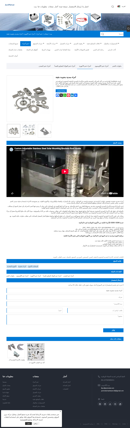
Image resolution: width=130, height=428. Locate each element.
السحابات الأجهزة (33, 266)
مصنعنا (5, 382)
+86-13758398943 (107, 380)
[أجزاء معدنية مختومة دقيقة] (13, 130)
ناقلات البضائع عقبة (38, 399)
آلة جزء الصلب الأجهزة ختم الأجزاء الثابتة (35, 362)
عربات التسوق (37, 385)
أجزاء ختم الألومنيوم (101, 66)
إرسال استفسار (61, 91)
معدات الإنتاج (6, 385)
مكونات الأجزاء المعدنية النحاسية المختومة (15, 360)
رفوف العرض (37, 396)
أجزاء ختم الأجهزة (29, 34)
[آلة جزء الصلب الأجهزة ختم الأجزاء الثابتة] (36, 351)
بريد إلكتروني (105, 385)
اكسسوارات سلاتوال (39, 403)
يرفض (35, 423)
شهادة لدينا (6, 392)
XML (98, 424)
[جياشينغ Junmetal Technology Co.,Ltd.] (10, 7)
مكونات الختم (116, 66)
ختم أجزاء (39, 34)
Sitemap (115, 424)
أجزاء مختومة (22, 266)
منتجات (46, 34)
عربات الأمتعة (37, 389)
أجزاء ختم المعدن (44, 66)
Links (124, 424)
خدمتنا (4, 399)
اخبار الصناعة (67, 385)
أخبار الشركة (66, 382)
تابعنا (102, 399)
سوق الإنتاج (6, 396)
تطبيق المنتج (6, 389)
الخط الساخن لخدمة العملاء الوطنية (113, 376)
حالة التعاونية (6, 403)
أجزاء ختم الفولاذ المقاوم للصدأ (64, 66)
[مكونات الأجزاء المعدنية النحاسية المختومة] (16, 350)
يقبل (28, 423)
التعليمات (65, 389)
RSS (106, 424)
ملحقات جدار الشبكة (39, 406)
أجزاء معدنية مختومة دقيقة (115, 201)
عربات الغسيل (37, 392)
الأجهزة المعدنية (11, 266)
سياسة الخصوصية (88, 424)
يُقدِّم (113, 330)
